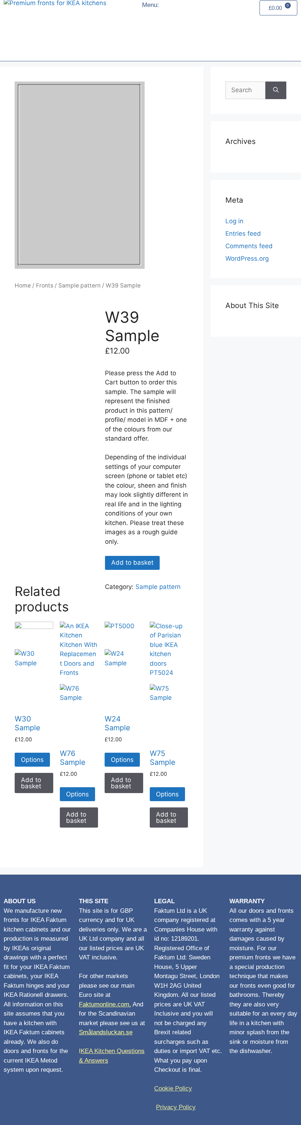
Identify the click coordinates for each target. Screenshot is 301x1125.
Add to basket (132, 562)
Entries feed (243, 233)
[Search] (275, 90)
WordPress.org (247, 258)
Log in (234, 221)
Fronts (44, 285)
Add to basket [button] (31, 783)
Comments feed (249, 246)
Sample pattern (79, 285)
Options (32, 759)
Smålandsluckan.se (106, 1032)
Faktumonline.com (104, 1004)
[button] (154, 32)
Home (23, 285)
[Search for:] (245, 90)
